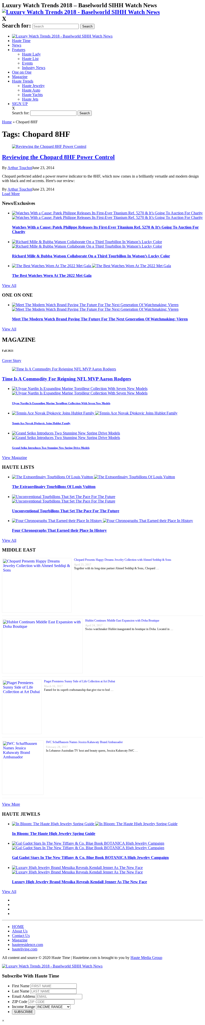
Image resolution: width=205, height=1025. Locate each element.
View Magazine (14, 457)
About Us (20, 931)
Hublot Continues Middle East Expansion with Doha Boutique (122, 620)
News (16, 45)
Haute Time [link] (21, 41)
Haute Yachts (32, 95)
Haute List (30, 59)
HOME (18, 926)
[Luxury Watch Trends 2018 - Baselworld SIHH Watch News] (52, 966)
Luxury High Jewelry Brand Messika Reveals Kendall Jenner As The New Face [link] (79, 882)
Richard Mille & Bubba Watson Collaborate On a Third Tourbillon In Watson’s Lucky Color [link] (91, 256)
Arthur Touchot (20, 168)
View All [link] (9, 285)
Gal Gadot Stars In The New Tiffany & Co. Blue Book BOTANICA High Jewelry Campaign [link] (90, 857)
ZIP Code (19, 1001)
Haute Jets (30, 99)
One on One (22, 72)
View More (11, 804)
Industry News (33, 68)
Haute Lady (31, 54)
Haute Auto (31, 90)
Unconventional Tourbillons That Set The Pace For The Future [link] (65, 511)
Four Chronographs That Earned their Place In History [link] (59, 530)
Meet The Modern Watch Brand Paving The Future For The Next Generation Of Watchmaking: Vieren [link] (100, 319)
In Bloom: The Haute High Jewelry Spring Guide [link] (53, 833)
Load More (11, 194)
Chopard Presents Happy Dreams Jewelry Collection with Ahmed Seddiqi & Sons (122, 560)
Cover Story (11, 360)
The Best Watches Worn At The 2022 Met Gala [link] (52, 275)
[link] (81, 12)
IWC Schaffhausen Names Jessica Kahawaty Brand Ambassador (84, 742)
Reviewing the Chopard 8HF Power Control (58, 157)
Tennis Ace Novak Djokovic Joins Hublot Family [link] (41, 423)
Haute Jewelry (33, 86)
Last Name (20, 991)
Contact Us (21, 935)
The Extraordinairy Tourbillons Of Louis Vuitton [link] (54, 486)
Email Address (23, 996)
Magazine (20, 77)
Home (7, 122)
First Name (21, 986)
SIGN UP (20, 104)
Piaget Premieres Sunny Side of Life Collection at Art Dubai (79, 681)
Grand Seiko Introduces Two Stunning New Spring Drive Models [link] (51, 447)
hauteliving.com (24, 949)
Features (18, 50)
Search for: (16, 25)
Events (27, 63)
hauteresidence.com (27, 944)
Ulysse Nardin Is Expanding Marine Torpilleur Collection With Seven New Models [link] (61, 403)
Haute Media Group (146, 957)
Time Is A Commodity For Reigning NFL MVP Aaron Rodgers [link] (66, 378)
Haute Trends (22, 81)
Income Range (23, 1006)
